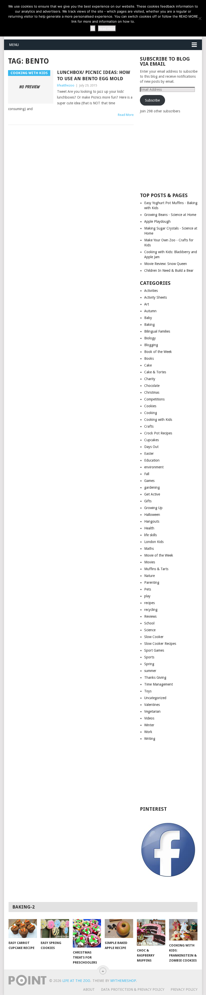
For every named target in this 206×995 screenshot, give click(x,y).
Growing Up (153, 508)
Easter (149, 453)
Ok (93, 28)
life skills (150, 535)
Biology (150, 338)
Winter (149, 725)
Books (149, 358)
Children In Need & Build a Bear (168, 270)
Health (149, 528)
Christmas (151, 392)
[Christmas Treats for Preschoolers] (87, 933)
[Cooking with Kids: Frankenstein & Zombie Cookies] (183, 929)
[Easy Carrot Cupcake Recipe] (23, 928)
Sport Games (154, 650)
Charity (149, 379)
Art (146, 304)
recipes (149, 603)
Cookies (150, 406)
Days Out (151, 447)
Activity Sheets (155, 297)
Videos (149, 718)
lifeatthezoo (65, 85)
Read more (106, 28)
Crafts (148, 426)
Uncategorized (155, 698)
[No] (199, 18)
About (89, 989)
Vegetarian (152, 711)
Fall (146, 474)
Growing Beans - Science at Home (170, 215)
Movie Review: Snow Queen (165, 264)
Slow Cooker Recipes (160, 644)
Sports (149, 657)
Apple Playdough (157, 221)
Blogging (151, 345)
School (149, 623)
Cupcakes (151, 440)
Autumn (150, 311)
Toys (147, 691)
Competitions (154, 399)
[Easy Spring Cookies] (55, 928)
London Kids (154, 542)
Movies (149, 562)
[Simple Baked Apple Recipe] (119, 928)
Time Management (158, 684)
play (147, 596)
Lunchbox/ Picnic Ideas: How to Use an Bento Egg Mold (93, 75)
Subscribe (152, 100)
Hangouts (151, 521)
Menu (14, 45)
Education (152, 460)
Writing (149, 739)
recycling (151, 610)
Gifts (147, 501)
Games (149, 481)
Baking (149, 325)
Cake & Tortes (155, 372)
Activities (151, 291)
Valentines (152, 705)
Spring (149, 664)
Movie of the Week (158, 555)
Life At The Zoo (76, 981)
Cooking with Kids (158, 420)
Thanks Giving (155, 677)
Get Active (152, 494)
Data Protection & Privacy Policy (132, 989)
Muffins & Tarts (156, 569)
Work (148, 732)
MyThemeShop (123, 981)
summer (150, 671)
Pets (147, 589)
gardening (152, 487)
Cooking (150, 413)
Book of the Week (158, 352)
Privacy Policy (184, 989)
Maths (149, 549)
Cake (148, 365)
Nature (149, 576)
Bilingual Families (157, 331)
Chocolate (152, 386)
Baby (148, 318)
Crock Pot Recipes (158, 433)
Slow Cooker (154, 637)
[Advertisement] (173, 152)
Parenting (151, 582)
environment (154, 467)
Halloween (152, 515)
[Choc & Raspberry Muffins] (151, 932)
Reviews (150, 616)
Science (150, 630)
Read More (126, 115)
